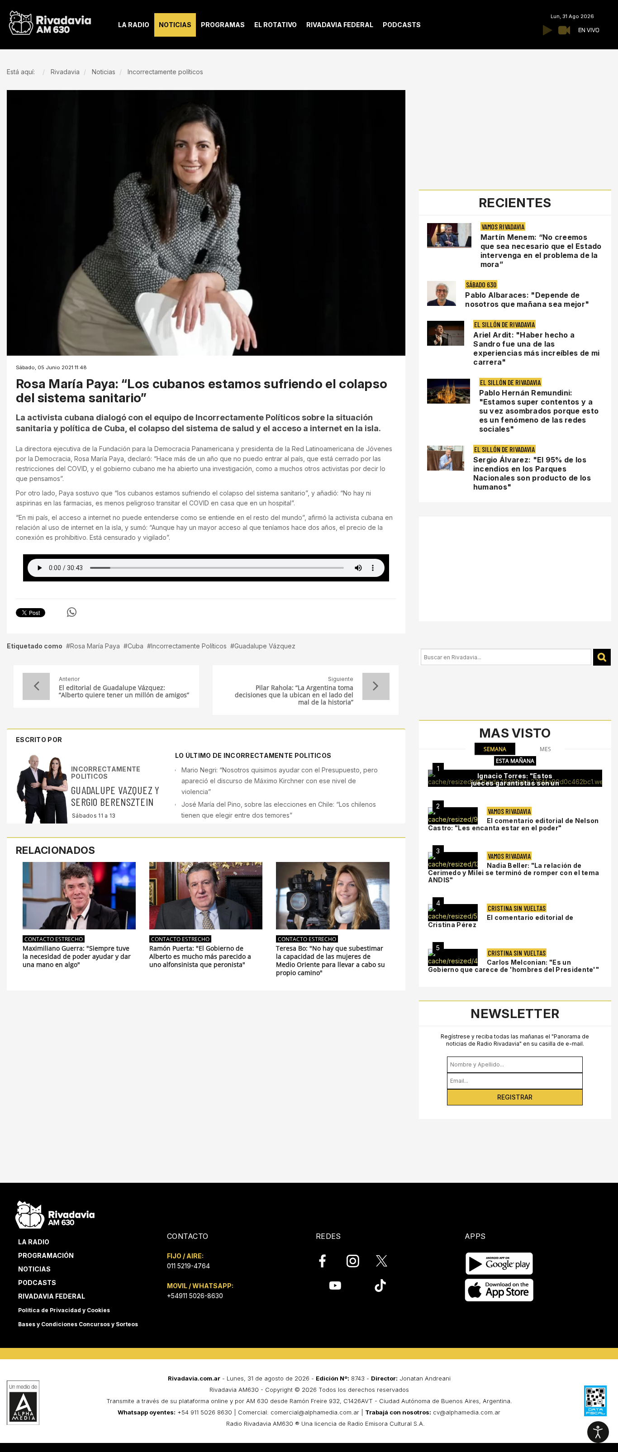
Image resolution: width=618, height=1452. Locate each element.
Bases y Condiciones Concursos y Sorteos (78, 1324)
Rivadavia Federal (51, 1296)
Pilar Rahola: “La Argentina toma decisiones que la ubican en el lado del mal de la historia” (294, 695)
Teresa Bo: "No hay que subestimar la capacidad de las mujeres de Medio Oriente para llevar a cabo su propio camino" (330, 960)
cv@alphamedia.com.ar (466, 1412)
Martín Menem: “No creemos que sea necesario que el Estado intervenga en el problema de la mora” (541, 251)
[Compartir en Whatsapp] (71, 612)
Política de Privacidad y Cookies (64, 1310)
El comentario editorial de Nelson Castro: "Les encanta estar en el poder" (513, 824)
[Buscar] (602, 657)
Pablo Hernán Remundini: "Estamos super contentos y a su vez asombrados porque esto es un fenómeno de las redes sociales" (539, 410)
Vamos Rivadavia (502, 226)
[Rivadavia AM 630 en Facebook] (327, 1261)
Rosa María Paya (95, 646)
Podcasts (37, 1282)
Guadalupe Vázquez (264, 646)
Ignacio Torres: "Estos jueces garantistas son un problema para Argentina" (515, 783)
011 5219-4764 (188, 1266)
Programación (46, 1255)
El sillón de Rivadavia (504, 324)
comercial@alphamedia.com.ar (315, 1412)
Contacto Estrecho (53, 939)
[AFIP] (595, 1400)
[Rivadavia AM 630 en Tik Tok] (380, 1285)
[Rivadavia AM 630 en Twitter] (387, 1260)
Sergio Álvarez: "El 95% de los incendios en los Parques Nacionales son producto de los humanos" (532, 473)
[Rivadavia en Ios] (499, 1290)
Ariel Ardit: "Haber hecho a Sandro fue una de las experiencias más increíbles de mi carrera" (536, 348)
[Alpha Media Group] (23, 1403)
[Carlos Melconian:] (453, 957)
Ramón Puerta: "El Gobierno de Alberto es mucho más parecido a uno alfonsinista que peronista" (200, 956)
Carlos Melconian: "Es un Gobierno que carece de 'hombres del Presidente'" (513, 965)
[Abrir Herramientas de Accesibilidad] (598, 1432)
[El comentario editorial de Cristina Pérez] (453, 912)
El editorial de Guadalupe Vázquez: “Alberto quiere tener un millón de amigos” (124, 691)
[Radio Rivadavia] (55, 1213)
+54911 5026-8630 (195, 1296)
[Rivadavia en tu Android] (499, 1263)
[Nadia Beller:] (453, 860)
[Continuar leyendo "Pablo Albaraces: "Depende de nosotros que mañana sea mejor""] (441, 293)
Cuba (135, 646)
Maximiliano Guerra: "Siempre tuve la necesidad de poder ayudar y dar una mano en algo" (77, 956)
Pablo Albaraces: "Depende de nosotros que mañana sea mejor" (527, 299)
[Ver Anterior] (36, 686)
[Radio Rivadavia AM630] (50, 20)
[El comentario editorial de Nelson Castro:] (453, 815)
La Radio (33, 1242)
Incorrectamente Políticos (189, 646)
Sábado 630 (481, 284)
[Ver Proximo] (376, 686)
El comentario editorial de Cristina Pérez (501, 921)
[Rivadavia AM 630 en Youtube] (335, 1285)
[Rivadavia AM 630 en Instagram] (358, 1261)
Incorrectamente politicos (106, 772)
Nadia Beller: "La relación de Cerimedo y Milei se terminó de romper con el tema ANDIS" (513, 873)
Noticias (34, 1269)
